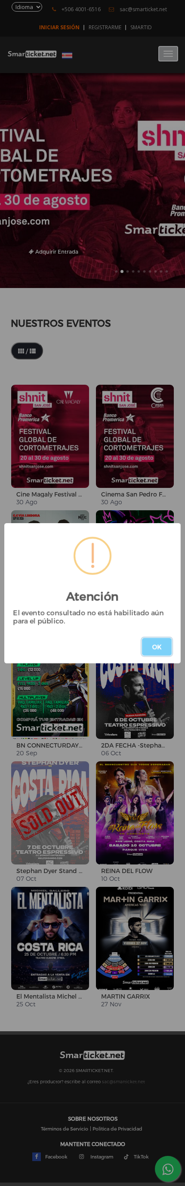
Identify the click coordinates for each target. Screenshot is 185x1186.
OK (156, 646)
